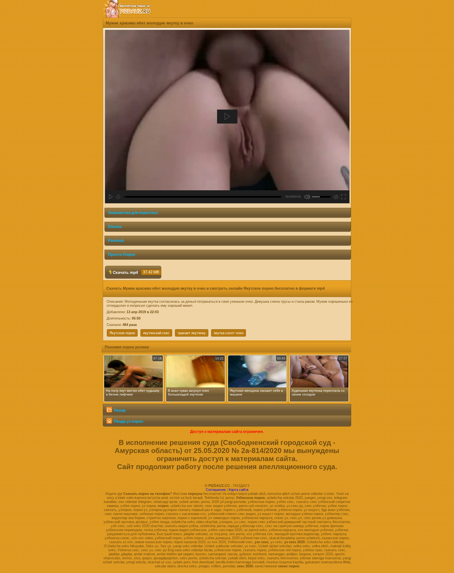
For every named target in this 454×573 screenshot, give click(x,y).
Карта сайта (238, 490)
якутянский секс (156, 333)
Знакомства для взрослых (133, 213)
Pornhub (116, 241)
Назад (119, 410)
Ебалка (115, 227)
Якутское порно (122, 333)
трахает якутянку (192, 333)
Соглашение (216, 490)
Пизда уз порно (128, 421)
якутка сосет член (228, 333)
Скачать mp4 (135, 272)
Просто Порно (121, 255)
